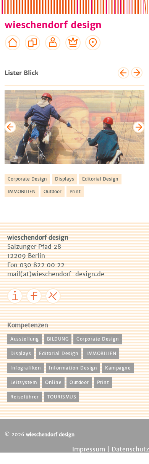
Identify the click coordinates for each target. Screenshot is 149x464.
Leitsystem (23, 382)
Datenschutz (130, 449)
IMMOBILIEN (22, 192)
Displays (64, 179)
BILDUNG (58, 339)
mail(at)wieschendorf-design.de (55, 274)
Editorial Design (100, 179)
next (137, 72)
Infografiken (25, 368)
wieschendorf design (53, 25)
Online (53, 382)
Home (13, 57)
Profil (53, 57)
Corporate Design (27, 179)
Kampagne (118, 368)
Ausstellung (24, 339)
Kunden (73, 57)
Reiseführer (24, 397)
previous (123, 72)
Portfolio (32, 57)
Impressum (24, 309)
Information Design (73, 368)
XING (55, 309)
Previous (10, 127)
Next (138, 127)
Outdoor (53, 192)
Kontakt (93, 57)
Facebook (41, 309)
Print (75, 192)
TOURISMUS (61, 397)
